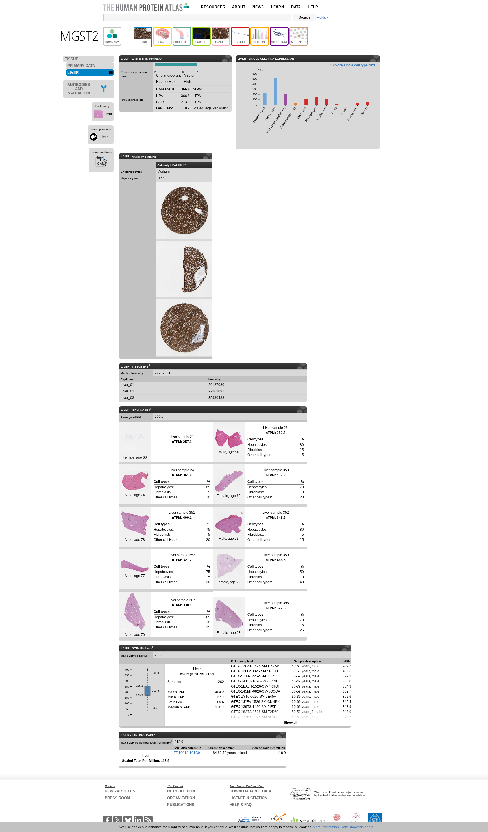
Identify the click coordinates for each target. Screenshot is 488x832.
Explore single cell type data (353, 65)
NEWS (258, 7)
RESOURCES (213, 7)
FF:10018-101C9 (187, 753)
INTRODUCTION (181, 791)
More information (326, 827)
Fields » (323, 18)
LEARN (277, 7)
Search (304, 18)
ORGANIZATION (181, 798)
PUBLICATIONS (180, 805)
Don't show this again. (357, 827)
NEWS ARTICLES (120, 791)
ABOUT (238, 7)
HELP (313, 7)
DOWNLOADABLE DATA (250, 791)
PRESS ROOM (117, 798)
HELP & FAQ (241, 805)
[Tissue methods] (101, 162)
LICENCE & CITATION (248, 798)
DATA (296, 7)
